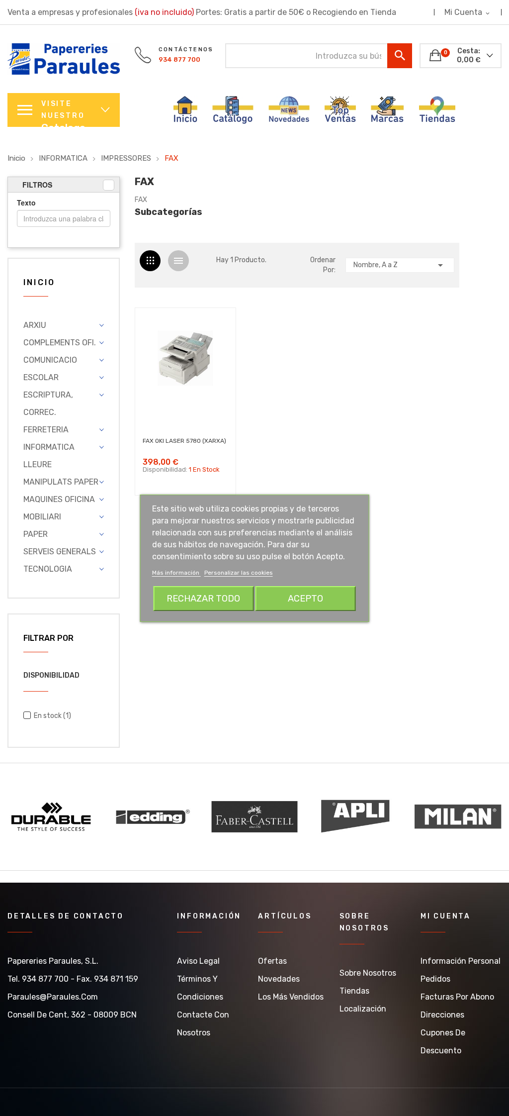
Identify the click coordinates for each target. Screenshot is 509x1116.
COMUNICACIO (50, 360)
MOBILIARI (42, 516)
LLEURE (37, 464)
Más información (176, 572)
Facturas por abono (457, 997)
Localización (362, 1009)
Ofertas (272, 961)
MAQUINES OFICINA (59, 499)
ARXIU (34, 325)
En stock (52, 715)
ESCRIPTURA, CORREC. (48, 403)
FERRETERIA (46, 429)
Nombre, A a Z (399, 265)
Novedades (279, 979)
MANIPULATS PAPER (60, 482)
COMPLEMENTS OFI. (59, 342)
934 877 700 (179, 59)
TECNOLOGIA (47, 569)
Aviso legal (198, 961)
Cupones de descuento (443, 1041)
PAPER (35, 534)
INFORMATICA (49, 447)
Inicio (39, 283)
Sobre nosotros (367, 973)
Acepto (305, 598)
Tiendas (354, 991)
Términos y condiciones (200, 988)
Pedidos (435, 979)
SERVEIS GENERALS (59, 551)
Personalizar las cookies (238, 572)
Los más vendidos (291, 997)
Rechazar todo (203, 598)
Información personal (461, 961)
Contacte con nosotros (203, 1023)
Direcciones (442, 1014)
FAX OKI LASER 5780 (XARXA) (184, 440)
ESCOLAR (41, 377)
